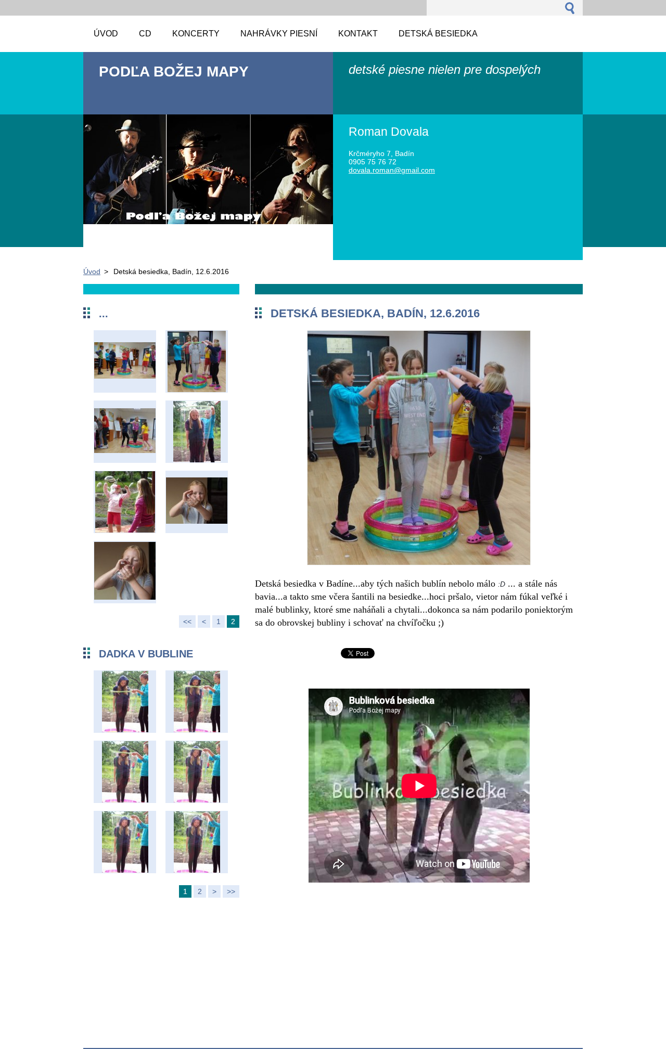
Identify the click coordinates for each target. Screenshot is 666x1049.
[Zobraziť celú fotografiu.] (125, 361)
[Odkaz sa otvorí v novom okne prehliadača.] (419, 562)
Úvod (91, 271)
